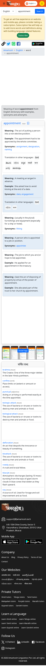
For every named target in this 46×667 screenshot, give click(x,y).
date (18, 194)
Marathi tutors (38, 601)
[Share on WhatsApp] (14, 43)
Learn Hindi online (9, 619)
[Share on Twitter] (9, 43)
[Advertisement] (23, 81)
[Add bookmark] (28, 123)
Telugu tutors (19, 597)
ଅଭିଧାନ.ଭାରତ (6, 583)
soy (4, 489)
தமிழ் (8, 168)
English (19, 50)
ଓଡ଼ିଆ (16, 162)
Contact (4, 561)
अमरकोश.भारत (6, 575)
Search (40, 11)
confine (6, 380)
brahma (6, 369)
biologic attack (9, 402)
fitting (19, 228)
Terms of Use (36, 557)
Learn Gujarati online (10, 627)
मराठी (30, 162)
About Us (5, 557)
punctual (7, 391)
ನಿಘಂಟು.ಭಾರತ (37, 579)
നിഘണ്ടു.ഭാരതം (22, 579)
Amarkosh (8, 50)
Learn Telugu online (27, 619)
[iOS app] (10, 541)
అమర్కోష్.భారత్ (27, 575)
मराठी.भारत (16, 575)
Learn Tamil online (9, 623)
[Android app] (34, 541)
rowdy (5, 464)
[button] (5, 352)
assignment (21, 146)
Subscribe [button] (23, 35)
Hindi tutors (6, 597)
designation (33, 146)
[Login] (42, 3)
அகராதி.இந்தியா (7, 579)
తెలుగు (8, 162)
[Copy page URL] (3, 43)
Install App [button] (23, 350)
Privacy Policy (23, 557)
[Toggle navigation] (4, 3)
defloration (8, 442)
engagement (27, 194)
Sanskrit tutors (22, 605)
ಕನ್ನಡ (23, 162)
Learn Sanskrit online (30, 627)
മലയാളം (17, 168)
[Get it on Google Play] (38, 43)
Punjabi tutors (24, 601)
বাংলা (36, 162)
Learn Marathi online (27, 623)
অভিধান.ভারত (18, 583)
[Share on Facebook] (18, 43)
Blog (13, 557)
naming (8, 149)
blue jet (6, 472)
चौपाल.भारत (28, 583)
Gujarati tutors (7, 605)
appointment (12, 123)
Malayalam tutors (8, 601)
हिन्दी (37, 157)
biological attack (10, 413)
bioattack (7, 453)
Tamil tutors (32, 597)
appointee (21, 245)
